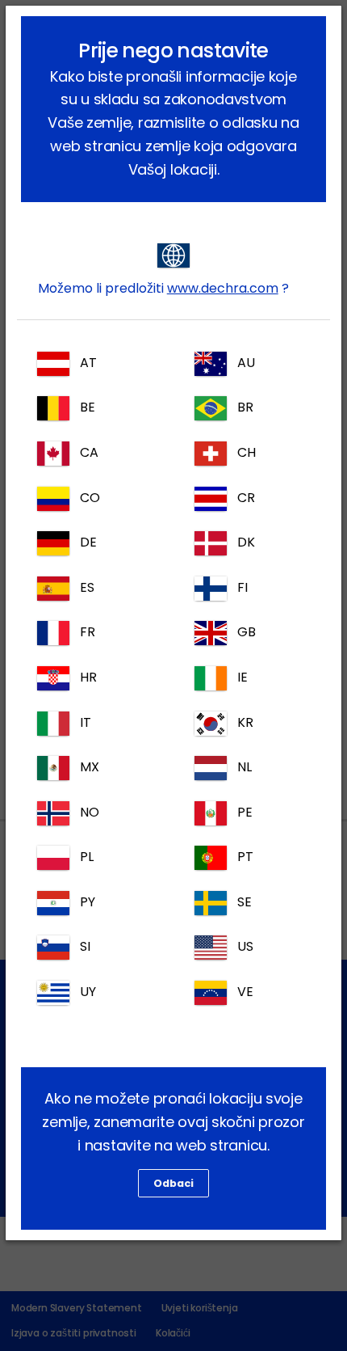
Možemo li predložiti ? (163, 288)
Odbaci (173, 1183)
